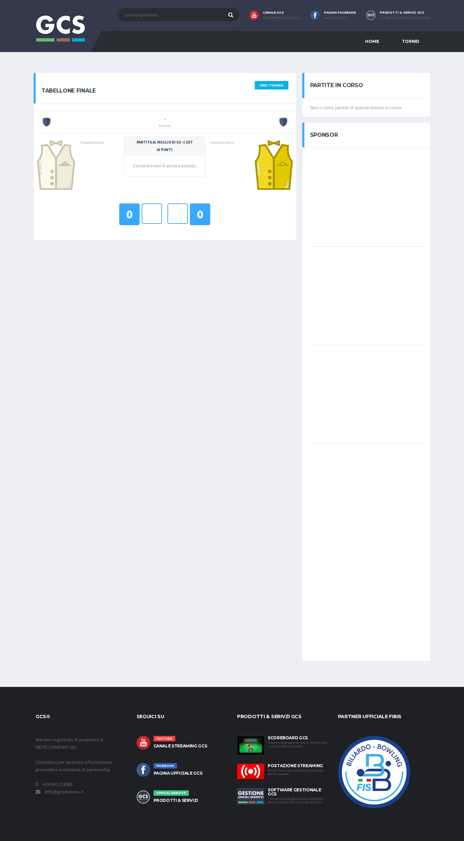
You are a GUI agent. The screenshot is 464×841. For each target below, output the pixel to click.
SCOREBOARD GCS (288, 737)
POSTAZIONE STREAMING (295, 765)
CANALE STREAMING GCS (180, 745)
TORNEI (410, 41)
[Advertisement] (366, 196)
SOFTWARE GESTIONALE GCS (294, 791)
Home (372, 41)
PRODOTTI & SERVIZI (176, 800)
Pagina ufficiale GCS (178, 773)
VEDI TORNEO (272, 85)
